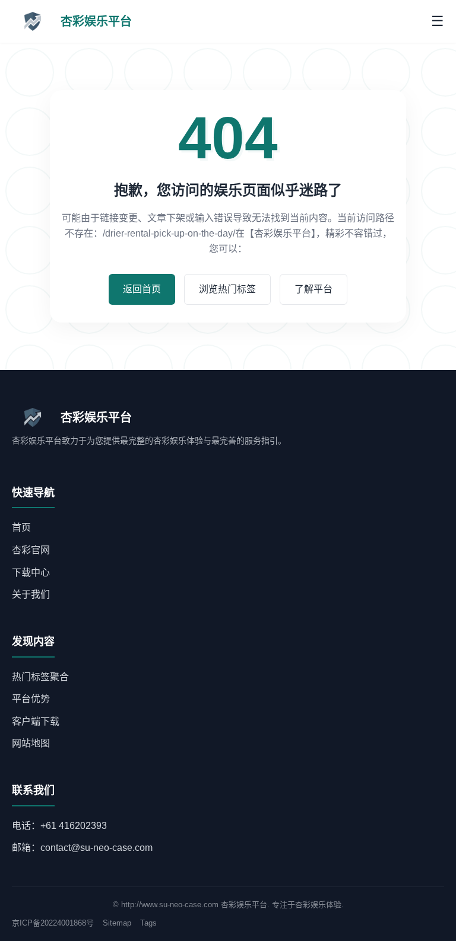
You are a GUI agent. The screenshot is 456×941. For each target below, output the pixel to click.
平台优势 (31, 699)
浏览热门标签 (227, 289)
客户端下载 (35, 721)
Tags (148, 922)
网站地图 (31, 743)
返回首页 (142, 289)
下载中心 (31, 572)
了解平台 (313, 289)
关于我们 (31, 594)
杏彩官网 (31, 550)
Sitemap (117, 922)
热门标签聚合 (40, 677)
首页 (21, 527)
